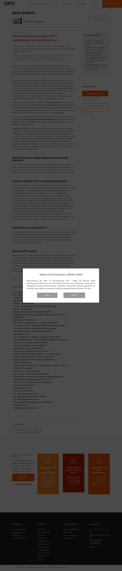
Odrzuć (47, 295)
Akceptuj (74, 295)
